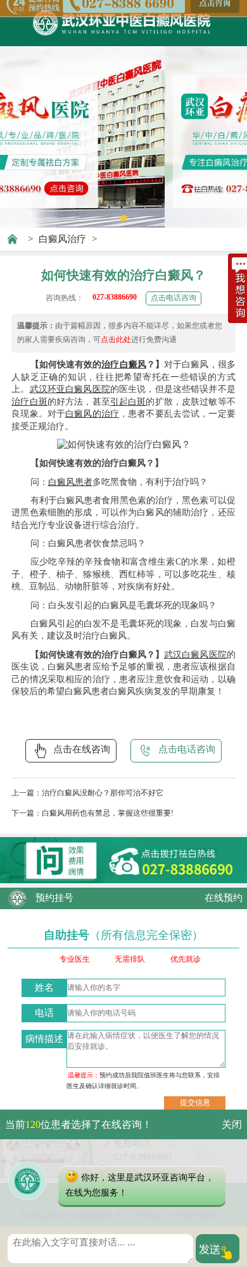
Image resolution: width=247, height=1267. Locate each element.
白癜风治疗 (62, 239)
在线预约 (224, 898)
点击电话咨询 (173, 297)
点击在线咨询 (81, 749)
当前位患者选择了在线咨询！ (78, 1124)
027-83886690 (114, 297)
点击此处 (116, 339)
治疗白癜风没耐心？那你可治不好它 (102, 792)
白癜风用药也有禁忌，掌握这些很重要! (108, 813)
